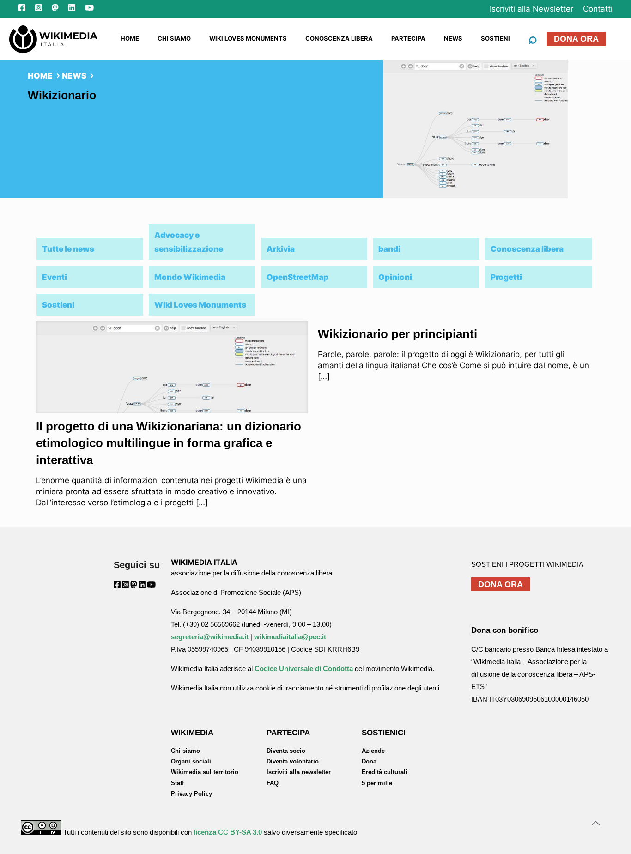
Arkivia (281, 249)
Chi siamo (185, 750)
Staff (177, 783)
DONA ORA (576, 38)
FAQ (273, 783)
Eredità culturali (384, 772)
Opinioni (395, 277)
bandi (389, 249)
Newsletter (531, 8)
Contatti (598, 8)
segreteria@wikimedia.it (210, 637)
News (74, 75)
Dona (369, 761)
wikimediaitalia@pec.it (290, 637)
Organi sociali (191, 761)
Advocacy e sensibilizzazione (188, 242)
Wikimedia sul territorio (204, 772)
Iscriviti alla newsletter (299, 772)
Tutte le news (68, 249)
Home (40, 75)
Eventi (54, 277)
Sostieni (58, 304)
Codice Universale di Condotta (304, 668)
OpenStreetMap (297, 277)
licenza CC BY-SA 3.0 (228, 832)
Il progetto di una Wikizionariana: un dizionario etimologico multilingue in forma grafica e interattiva (168, 443)
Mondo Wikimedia (189, 277)
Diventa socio (286, 750)
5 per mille (377, 783)
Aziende (373, 750)
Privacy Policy (191, 793)
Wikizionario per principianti (397, 334)
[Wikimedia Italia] (53, 38)
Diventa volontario (293, 761)
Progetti (506, 277)
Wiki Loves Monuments (200, 304)
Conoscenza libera (527, 249)
